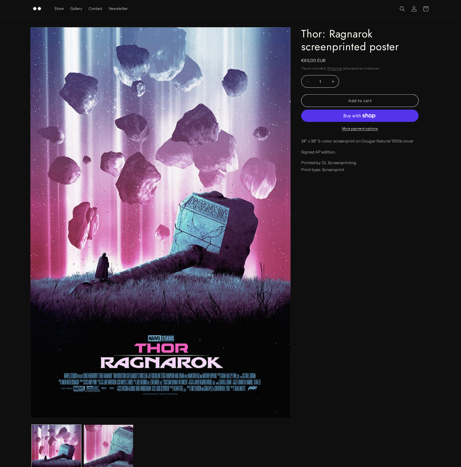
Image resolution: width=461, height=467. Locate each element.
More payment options (360, 128)
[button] (402, 9)
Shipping (334, 68)
